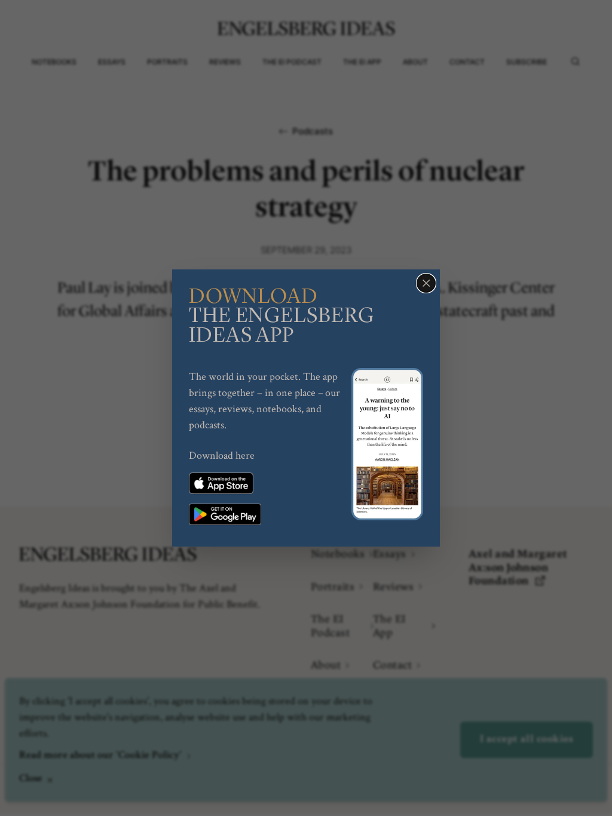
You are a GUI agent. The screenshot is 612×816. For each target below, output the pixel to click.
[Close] (426, 283)
